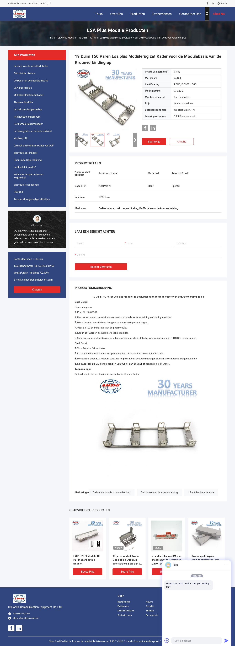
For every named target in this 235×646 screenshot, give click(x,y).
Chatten (37, 289)
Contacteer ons (125, 615)
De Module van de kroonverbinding (111, 492)
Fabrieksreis (123, 606)
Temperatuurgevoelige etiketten (32, 199)
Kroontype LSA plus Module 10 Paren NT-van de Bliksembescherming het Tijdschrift (205, 560)
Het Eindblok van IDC (25, 167)
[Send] (226, 640)
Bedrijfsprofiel (124, 602)
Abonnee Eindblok (23, 102)
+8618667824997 (39, 272)
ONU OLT (18, 192)
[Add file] (166, 640)
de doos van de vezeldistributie (31, 66)
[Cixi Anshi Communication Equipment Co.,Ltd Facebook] (208, 3)
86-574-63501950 (44, 266)
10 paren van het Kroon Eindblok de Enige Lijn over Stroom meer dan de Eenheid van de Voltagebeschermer (127, 560)
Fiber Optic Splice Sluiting (28, 160)
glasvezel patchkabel (25, 152)
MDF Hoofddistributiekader (28, 95)
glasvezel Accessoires (26, 184)
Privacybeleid (152, 615)
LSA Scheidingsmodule (201, 492)
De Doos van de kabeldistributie (31, 80)
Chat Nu (181, 141)
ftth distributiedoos (25, 73)
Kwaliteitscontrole (126, 611)
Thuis (52, 37)
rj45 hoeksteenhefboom (27, 116)
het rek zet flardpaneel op (28, 109)
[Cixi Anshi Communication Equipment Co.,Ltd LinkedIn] (213, 3)
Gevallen (150, 606)
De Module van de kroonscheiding (159, 492)
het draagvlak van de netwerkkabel (33, 131)
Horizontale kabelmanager (28, 124)
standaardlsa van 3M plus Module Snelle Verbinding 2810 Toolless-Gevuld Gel (166, 560)
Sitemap (150, 611)
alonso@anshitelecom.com (37, 279)
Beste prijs (154, 141)
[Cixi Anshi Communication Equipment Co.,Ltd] (19, 13)
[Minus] (226, 565)
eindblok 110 (21, 138)
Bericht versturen (101, 267)
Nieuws (149, 602)
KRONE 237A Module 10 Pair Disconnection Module (86, 560)
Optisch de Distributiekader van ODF (34, 145)
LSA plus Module (67, 37)
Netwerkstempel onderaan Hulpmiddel (28, 176)
